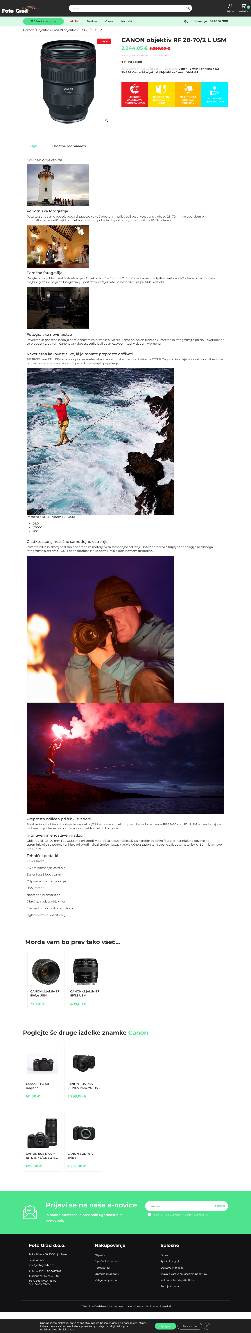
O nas (109, 21)
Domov (28, 30)
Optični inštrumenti (107, 1261)
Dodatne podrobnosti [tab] (69, 146)
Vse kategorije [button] (45, 21)
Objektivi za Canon (171, 72)
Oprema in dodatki (107, 1274)
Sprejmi (165, 1326)
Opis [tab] (34, 146)
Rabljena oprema (106, 1280)
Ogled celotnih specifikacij (46, 915)
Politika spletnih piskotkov (57, 1329)
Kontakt (126, 21)
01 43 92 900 (219, 21)
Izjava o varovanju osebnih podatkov (184, 1274)
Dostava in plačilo (172, 1267)
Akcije (74, 21)
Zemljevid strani (171, 1286)
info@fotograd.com (41, 1265)
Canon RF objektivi (145, 72)
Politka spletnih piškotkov (177, 1280)
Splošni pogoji (170, 1261)
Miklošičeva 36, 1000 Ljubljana (48, 1254)
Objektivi (42, 30)
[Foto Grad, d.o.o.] (20, 8)
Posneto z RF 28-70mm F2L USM (51, 517)
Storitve (92, 21)
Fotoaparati (102, 1267)
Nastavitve (190, 1326)
